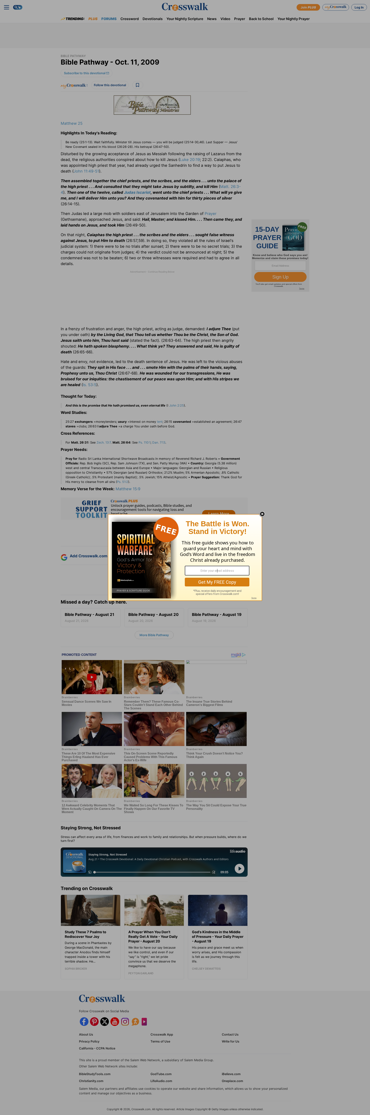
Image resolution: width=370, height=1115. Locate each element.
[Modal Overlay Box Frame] (185, 557)
